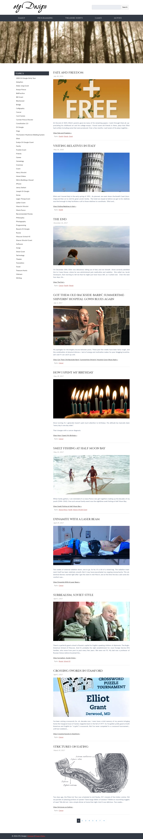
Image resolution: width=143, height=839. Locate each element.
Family (21, 18)
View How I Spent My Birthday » (65, 435)
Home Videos (21, 176)
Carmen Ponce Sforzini (24, 120)
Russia (61, 661)
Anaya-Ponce (63, 510)
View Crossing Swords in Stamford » (66, 734)
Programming (45, 18)
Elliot (18, 138)
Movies (118, 18)
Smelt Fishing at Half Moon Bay (79, 448)
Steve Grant (20, 252)
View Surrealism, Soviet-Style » (64, 658)
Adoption (19, 82)
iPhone (18, 184)
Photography (21, 221)
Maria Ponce (20, 210)
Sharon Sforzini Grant (80, 510)
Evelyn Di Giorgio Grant (25, 142)
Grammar (19, 165)
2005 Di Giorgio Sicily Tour (26, 78)
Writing (19, 278)
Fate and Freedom (68, 73)
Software (19, 244)
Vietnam (19, 274)
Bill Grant (19, 97)
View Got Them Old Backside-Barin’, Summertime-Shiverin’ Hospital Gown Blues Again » (85, 360)
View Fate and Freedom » (62, 133)
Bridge (18, 105)
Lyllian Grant (20, 203)
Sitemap (30, 836)
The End (60, 219)
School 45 (67, 661)
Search (124, 7)
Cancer (61, 285)
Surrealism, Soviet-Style (73, 595)
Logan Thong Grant (23, 199)
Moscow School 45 (23, 236)
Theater (19, 259)
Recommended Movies (24, 214)
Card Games (20, 116)
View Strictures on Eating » (63, 807)
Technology (20, 255)
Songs (18, 248)
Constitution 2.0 (22, 123)
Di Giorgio (20, 127)
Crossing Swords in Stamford (78, 671)
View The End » (58, 282)
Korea (18, 195)
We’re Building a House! (25, 180)
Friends (66, 136)
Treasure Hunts (74, 18)
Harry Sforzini (21, 172)
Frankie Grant (21, 150)
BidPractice (20, 93)
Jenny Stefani (21, 187)
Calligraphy (20, 108)
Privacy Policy (40, 836)
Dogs (18, 131)
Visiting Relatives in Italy (74, 146)
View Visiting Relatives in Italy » (64, 206)
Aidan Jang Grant (22, 86)
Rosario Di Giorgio (23, 229)
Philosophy (20, 218)
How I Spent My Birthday (73, 372)
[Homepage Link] (30, 12)
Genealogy (20, 161)
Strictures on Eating (70, 747)
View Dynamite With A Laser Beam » (66, 582)
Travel (18, 267)
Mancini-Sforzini (22, 206)
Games (98, 18)
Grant (71, 136)
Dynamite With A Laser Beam (76, 519)
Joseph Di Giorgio (22, 191)
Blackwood (20, 101)
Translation (20, 263)
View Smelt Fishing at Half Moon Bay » (67, 506)
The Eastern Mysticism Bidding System (30, 135)
